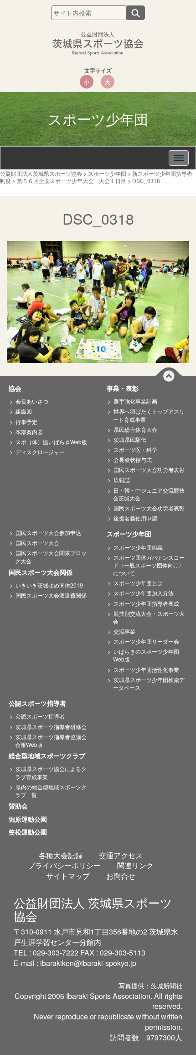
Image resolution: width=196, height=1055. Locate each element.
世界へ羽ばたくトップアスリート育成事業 (149, 415)
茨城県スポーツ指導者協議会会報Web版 (51, 740)
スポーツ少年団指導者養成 (146, 603)
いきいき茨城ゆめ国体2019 (49, 585)
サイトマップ (68, 876)
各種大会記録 (61, 855)
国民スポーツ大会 (37, 542)
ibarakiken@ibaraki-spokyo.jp (88, 963)
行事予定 (26, 421)
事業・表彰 (126, 388)
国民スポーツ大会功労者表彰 (149, 469)
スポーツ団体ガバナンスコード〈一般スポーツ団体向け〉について (149, 565)
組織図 (23, 411)
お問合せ (120, 876)
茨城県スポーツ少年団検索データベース (149, 683)
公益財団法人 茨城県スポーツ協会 (93, 909)
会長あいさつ (31, 401)
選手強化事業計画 (135, 401)
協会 (18, 388)
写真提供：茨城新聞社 (150, 985)
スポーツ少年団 (132, 534)
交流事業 (124, 631)
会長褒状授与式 (132, 459)
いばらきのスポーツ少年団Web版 (146, 655)
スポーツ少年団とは (138, 583)
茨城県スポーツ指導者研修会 (51, 726)
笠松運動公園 (31, 832)
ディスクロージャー (40, 452)
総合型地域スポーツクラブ (50, 756)
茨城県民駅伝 (129, 439)
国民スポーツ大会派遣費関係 (51, 595)
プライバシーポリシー (64, 865)
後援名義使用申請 (135, 518)
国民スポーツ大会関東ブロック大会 (51, 556)
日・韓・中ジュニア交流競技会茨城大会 (149, 494)
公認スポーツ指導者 (40, 703)
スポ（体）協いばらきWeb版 (51, 442)
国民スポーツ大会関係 (43, 572)
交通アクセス (121, 855)
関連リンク (135, 865)
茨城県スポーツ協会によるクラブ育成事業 (51, 772)
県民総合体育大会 (135, 429)
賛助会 (21, 806)
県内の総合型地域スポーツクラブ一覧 (51, 790)
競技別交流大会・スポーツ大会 (149, 617)
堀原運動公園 (31, 819)
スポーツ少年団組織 (138, 547)
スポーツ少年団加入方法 (143, 593)
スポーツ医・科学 (135, 449)
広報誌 (121, 479)
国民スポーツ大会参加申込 (48, 532)
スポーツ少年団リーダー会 (146, 641)
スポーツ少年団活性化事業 (146, 669)
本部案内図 (29, 432)
